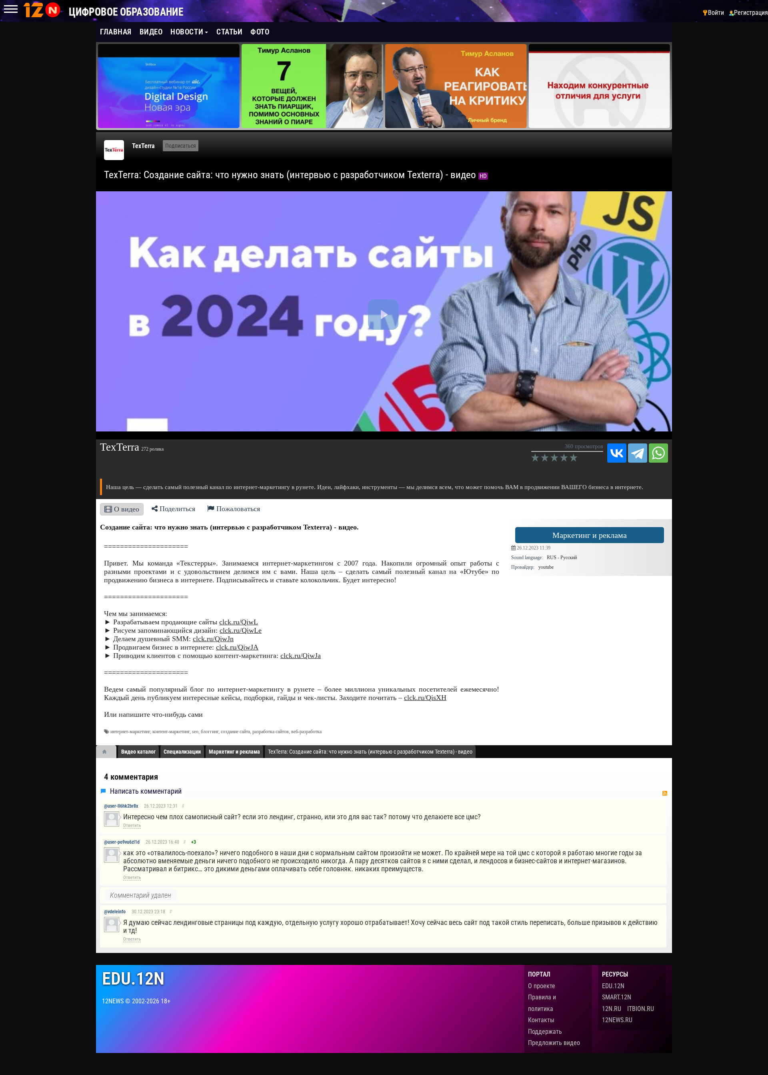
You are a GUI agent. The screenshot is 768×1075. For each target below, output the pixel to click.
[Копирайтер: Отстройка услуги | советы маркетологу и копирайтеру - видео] (599, 86)
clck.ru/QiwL (238, 622)
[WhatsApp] (658, 453)
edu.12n (133, 979)
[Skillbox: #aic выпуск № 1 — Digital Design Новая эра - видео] (169, 86)
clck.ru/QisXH (425, 698)
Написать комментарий (146, 791)
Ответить (132, 825)
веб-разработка (306, 731)
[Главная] (107, 751)
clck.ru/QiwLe (241, 630)
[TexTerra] (114, 150)
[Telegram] (637, 453)
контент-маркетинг (171, 731)
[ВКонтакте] (616, 453)
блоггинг (209, 731)
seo (195, 731)
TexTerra (143, 146)
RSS (665, 793)
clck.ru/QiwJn (213, 639)
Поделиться (176, 509)
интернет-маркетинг (130, 731)
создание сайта (235, 731)
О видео (125, 509)
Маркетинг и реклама (589, 535)
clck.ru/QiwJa (300, 656)
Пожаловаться (237, 509)
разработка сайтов (270, 731)
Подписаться (180, 145)
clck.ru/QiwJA (237, 647)
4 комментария (131, 777)
